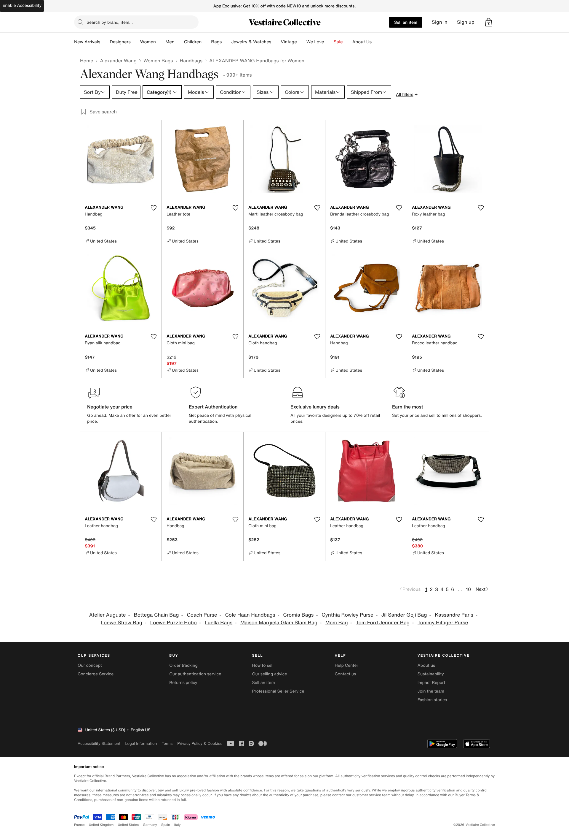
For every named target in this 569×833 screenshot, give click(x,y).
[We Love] (329, 41)
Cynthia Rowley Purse (347, 615)
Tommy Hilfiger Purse (443, 622)
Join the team (431, 691)
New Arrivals (87, 42)
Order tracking (183, 665)
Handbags (191, 60)
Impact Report (431, 683)
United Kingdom (101, 825)
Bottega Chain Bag (156, 615)
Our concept (90, 665)
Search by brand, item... (110, 22)
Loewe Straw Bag (121, 622)
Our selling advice (269, 674)
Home (86, 60)
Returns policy (183, 683)
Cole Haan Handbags (250, 615)
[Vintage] (301, 41)
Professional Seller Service (278, 691)
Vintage (289, 42)
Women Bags (158, 60)
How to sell (262, 665)
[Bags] (226, 41)
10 (468, 589)
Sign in (439, 22)
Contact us (345, 674)
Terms (167, 743)
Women (148, 42)
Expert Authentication (213, 406)
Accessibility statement (99, 743)
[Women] (160, 41)
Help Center (346, 665)
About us (426, 665)
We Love (315, 42)
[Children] (206, 41)
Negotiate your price (109, 406)
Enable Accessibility (21, 5)
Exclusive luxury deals (315, 406)
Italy (177, 825)
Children (193, 42)
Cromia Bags (298, 615)
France (79, 825)
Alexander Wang (118, 60)
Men (170, 42)
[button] (489, 22)
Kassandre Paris (454, 615)
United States (128, 825)
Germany (150, 825)
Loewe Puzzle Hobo (173, 622)
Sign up (465, 22)
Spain (165, 825)
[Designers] (135, 41)
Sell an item (405, 22)
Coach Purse (202, 615)
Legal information (141, 743)
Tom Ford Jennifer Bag (383, 622)
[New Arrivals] (105, 41)
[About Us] (376, 41)
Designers (120, 42)
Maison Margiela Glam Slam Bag (278, 622)
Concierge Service (96, 674)
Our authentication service (195, 674)
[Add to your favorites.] (153, 207)
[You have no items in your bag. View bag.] (489, 22)
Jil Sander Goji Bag (404, 615)
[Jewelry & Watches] (276, 41)
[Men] (179, 41)
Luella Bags (218, 622)
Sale (338, 42)
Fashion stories (432, 700)
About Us (362, 42)
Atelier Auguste (107, 615)
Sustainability (431, 674)
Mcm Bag (336, 622)
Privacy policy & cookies (199, 743)
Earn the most (407, 406)
